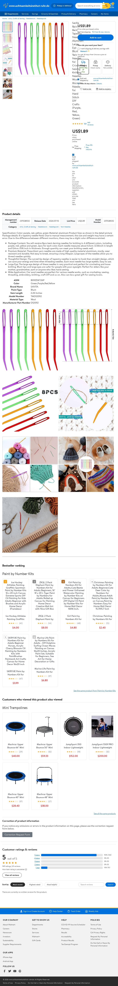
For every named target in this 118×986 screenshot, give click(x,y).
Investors (6, 936)
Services (25, 13)
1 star (38, 868)
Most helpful (52, 884)
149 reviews (90, 123)
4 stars (37, 858)
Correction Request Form (17, 834)
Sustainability (8, 940)
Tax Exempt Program (69, 944)
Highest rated (34, 884)
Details (99, 84)
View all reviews (12, 875)
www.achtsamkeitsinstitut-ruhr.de (83, 166)
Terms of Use (96, 924)
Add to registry (105, 89)
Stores (34, 928)
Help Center (58, 911)
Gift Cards (36, 940)
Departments (12, 13)
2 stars (37, 864)
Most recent (18, 884)
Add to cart (95, 37)
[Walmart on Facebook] (4, 971)
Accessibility (66, 936)
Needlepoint (41, 18)
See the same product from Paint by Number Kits (95, 690)
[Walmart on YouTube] (14, 971)
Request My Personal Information (99, 937)
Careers (94, 13)
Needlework (30, 18)
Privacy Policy (96, 928)
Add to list (87, 89)
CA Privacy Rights (98, 932)
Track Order (76, 911)
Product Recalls (67, 940)
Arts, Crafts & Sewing (16, 18)
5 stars (37, 855)
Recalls (64, 932)
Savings (35, 13)
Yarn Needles (66, 227)
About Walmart (9, 924)
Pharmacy (83, 13)
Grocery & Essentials (49, 13)
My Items (105, 13)
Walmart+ (36, 936)
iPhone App (7, 957)
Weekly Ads (93, 911)
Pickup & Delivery (68, 13)
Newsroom (7, 932)
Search (110, 884)
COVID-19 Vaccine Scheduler (73, 924)
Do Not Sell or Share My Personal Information (100, 944)
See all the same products (105, 813)
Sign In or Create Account (34, 911)
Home (4, 18)
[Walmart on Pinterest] (20, 971)
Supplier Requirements (12, 944)
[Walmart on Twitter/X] (9, 971)
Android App (8, 961)
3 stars (37, 861)
